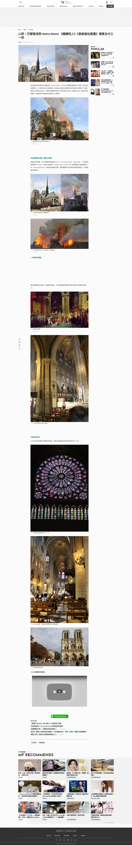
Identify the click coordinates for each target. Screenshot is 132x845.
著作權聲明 (66, 835)
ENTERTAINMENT (35, 6)
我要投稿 (83, 835)
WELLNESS (50, 6)
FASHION (21, 6)
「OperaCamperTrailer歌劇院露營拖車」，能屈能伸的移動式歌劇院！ (29, 795)
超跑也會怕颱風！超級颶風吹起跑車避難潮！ (53, 774)
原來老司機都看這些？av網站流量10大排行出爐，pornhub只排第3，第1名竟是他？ (107, 81)
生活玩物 (31, 29)
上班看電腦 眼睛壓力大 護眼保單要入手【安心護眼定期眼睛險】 (102, 795)
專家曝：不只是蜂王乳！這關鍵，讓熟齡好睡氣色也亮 (78, 774)
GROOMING (63, 6)
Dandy (20, 42)
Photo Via (35, 143)
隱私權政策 (57, 835)
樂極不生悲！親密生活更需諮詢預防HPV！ (44, 734)
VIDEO (101, 6)
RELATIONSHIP (78, 6)
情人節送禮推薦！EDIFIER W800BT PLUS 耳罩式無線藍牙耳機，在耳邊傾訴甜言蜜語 (107, 91)
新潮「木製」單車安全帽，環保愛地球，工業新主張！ (29, 774)
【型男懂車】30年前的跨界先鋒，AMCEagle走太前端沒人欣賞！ (52, 795)
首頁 (19, 29)
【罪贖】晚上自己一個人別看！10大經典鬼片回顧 (46, 723)
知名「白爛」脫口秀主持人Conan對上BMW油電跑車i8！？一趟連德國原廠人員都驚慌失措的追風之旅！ (53, 816)
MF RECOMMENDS (35, 755)
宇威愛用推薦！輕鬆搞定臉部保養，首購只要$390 (102, 816)
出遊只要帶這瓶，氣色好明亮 (75, 815)
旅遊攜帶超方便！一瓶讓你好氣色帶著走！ (44, 729)
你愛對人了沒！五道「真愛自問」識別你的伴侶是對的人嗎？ (107, 63)
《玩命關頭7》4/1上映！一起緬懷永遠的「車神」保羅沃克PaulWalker (29, 816)
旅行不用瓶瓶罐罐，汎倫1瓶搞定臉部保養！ (102, 774)
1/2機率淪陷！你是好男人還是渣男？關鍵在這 (78, 795)
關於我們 (49, 835)
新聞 (24, 29)
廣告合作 (75, 835)
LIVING (90, 6)
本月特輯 (110, 6)
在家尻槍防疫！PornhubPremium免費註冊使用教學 (47, 726)
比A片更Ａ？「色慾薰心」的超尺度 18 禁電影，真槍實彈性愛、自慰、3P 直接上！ (107, 72)
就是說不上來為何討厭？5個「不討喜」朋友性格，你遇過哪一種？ (107, 54)
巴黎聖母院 (42, 742)
